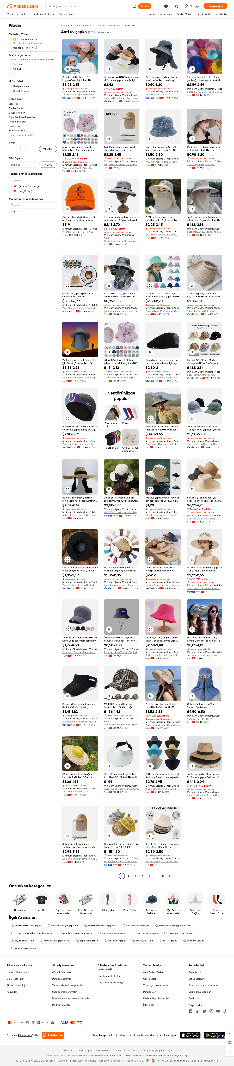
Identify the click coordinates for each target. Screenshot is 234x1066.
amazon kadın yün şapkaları (64, 926)
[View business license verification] (148, 1061)
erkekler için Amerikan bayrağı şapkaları (34, 933)
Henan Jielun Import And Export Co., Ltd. (121, 724)
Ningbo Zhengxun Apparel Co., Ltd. (163, 861)
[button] (135, 6)
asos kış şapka (170, 941)
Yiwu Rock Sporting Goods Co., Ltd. (80, 444)
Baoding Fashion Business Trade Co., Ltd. (163, 377)
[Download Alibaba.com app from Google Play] (215, 1035)
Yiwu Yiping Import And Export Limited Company (163, 234)
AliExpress (68, 1050)
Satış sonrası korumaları (64, 991)
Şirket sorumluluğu (17, 985)
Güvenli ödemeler (61, 972)
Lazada (117, 1050)
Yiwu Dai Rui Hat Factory (200, 718)
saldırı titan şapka (195, 941)
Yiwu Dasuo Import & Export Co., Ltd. (205, 518)
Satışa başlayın (196, 978)
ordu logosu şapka (144, 941)
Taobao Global (131, 1050)
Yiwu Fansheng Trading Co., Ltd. (120, 311)
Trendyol (153, 1050)
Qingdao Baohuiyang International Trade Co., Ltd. (163, 515)
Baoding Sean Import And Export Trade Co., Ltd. (121, 98)
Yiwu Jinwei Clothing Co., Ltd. (160, 444)
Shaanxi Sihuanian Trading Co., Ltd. (205, 91)
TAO (143, 1050)
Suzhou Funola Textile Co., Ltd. (161, 655)
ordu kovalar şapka (117, 941)
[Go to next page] (170, 876)
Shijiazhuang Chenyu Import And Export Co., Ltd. (121, 788)
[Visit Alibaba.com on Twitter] (204, 1011)
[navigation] (33, 451)
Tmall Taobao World (100, 1050)
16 (163, 876)
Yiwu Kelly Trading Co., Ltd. (201, 164)
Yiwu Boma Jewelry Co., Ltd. (77, 168)
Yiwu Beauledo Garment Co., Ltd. (204, 444)
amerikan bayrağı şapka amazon (174, 926)
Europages (167, 1050)
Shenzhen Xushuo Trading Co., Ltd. (205, 795)
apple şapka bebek (89, 941)
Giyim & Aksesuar (83, 25)
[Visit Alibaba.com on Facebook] (191, 1011)
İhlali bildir (148, 1004)
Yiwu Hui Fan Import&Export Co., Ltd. (163, 725)
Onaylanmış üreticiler (109, 976)
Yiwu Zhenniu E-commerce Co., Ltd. (205, 588)
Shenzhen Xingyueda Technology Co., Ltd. (205, 231)
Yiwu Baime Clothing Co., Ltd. (160, 788)
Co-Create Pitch (15, 978)
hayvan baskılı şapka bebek (57, 941)
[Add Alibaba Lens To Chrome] (53, 1035)
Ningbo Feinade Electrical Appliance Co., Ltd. (121, 164)
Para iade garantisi (61, 978)
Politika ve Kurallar (61, 1004)
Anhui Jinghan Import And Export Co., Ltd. (80, 515)
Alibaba (65, 25)
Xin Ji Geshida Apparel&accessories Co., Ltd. (80, 94)
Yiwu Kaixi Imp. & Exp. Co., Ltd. (161, 94)
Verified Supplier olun (200, 991)
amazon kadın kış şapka (137, 926)
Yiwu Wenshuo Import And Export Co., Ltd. (121, 512)
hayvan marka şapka (148, 933)
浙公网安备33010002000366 (173, 1060)
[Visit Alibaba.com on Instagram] (211, 1011)
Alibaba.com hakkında (19, 965)
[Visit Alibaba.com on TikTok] (225, 1011)
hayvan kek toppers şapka (180, 933)
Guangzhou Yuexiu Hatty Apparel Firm (121, 241)
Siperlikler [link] (130, 25)
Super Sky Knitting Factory (201, 374)
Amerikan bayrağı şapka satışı (77, 933)
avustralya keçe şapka (25, 948)
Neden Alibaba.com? (18, 972)
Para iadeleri (149, 991)
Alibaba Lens (25, 1035)
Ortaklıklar (194, 998)
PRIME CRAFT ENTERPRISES (77, 231)
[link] (229, 1033)
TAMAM (48, 149)
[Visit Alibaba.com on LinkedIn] (197, 1011)
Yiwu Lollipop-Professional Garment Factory (163, 311)
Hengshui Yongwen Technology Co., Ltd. (80, 377)
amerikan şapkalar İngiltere (115, 933)
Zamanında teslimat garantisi (67, 985)
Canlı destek (149, 978)
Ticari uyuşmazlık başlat (155, 985)
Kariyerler (12, 991)
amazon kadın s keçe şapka (28, 926)
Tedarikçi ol (195, 972)
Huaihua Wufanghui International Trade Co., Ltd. (121, 861)
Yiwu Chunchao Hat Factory (202, 311)
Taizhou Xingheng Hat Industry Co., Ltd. (163, 585)
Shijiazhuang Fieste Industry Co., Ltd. (80, 721)
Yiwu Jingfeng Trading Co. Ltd (78, 585)
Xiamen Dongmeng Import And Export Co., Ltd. (80, 858)
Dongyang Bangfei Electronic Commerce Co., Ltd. (80, 652)
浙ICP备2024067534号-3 (204, 1060)
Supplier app (100, 1035)
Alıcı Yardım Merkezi (153, 972)
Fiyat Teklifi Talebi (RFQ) (110, 982)
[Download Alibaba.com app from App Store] (190, 1035)
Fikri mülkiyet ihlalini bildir (156, 998)
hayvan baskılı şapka (24, 941)
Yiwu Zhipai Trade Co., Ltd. (76, 791)
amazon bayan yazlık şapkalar (102, 926)
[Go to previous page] (115, 876)
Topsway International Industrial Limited (205, 655)
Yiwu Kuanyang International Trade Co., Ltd (121, 585)
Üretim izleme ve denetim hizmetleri (71, 998)
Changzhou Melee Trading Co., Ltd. (121, 377)
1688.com (82, 1050)
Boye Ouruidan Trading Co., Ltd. (120, 652)
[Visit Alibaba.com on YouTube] (218, 1011)
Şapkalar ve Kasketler (108, 25)
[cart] (177, 6)
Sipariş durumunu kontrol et (203, 985)
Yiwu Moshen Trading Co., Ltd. (161, 161)
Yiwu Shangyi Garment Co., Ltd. (78, 308)
